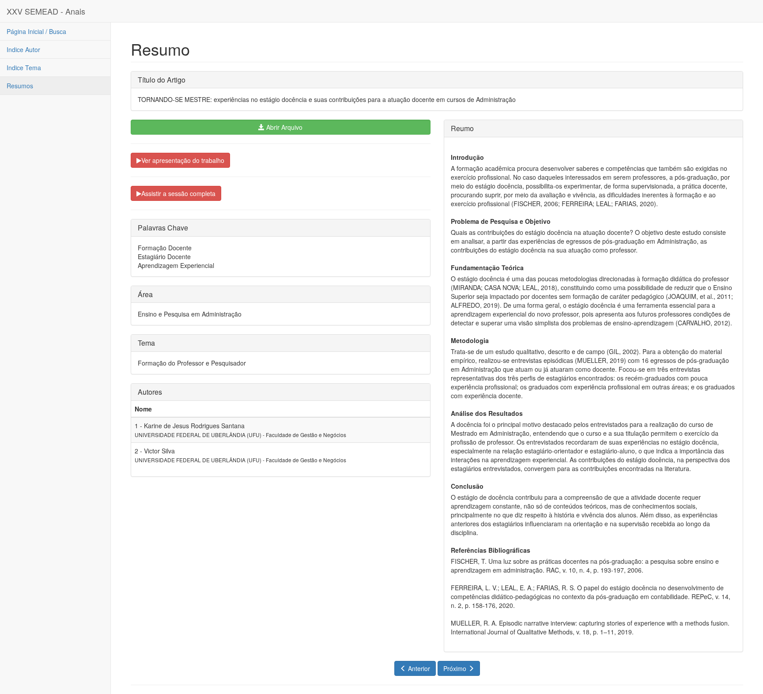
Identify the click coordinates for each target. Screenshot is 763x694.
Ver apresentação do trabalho (182, 160)
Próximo (455, 668)
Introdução (467, 157)
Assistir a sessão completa (178, 193)
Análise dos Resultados (487, 413)
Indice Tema (24, 67)
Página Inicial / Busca (36, 31)
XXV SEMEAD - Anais (46, 11)
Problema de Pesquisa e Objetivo (501, 221)
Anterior (418, 668)
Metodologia (470, 340)
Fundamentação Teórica (487, 267)
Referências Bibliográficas (490, 550)
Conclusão (467, 486)
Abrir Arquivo (283, 127)
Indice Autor (23, 49)
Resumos (20, 85)
